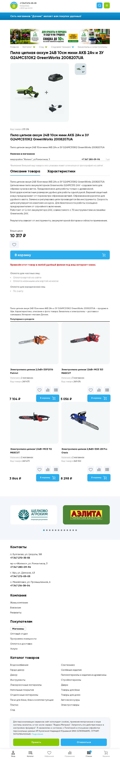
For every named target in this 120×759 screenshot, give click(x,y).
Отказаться (84, 742)
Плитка (14, 704)
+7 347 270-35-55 (20, 557)
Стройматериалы (71, 679)
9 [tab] (67, 530)
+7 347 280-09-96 (91, 159)
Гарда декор (17, 669)
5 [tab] (55, 530)
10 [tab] (70, 530)
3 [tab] (49, 530)
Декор (13, 674)
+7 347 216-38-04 (20, 585)
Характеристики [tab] (61, 171)
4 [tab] (52, 530)
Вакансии (15, 607)
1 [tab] (44, 530)
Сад (41, 47)
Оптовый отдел (19, 633)
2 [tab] (47, 530)
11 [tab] (73, 530)
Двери (64, 684)
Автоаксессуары (70, 699)
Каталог (27, 47)
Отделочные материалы (24, 694)
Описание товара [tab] (25, 171)
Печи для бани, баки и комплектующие (32, 699)
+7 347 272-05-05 (20, 576)
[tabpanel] (33, 515)
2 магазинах (21, 378)
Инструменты (17, 679)
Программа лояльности (23, 638)
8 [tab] (64, 530)
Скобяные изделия (71, 669)
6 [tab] (58, 530)
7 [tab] (61, 530)
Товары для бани (70, 689)
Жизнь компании (19, 602)
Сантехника (68, 664)
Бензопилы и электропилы (92, 47)
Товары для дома (70, 694)
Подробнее (37, 734)
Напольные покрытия (22, 689)
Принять (36, 742)
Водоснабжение (19, 664)
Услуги (13, 648)
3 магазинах (72, 378)
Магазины (18, 628)
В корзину (23, 255)
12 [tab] (76, 530)
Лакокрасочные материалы (26, 684)
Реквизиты (15, 612)
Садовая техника (61, 47)
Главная (14, 47)
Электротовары (70, 704)
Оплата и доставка (21, 643)
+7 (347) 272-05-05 (28, 3)
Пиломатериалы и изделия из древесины (83, 674)
